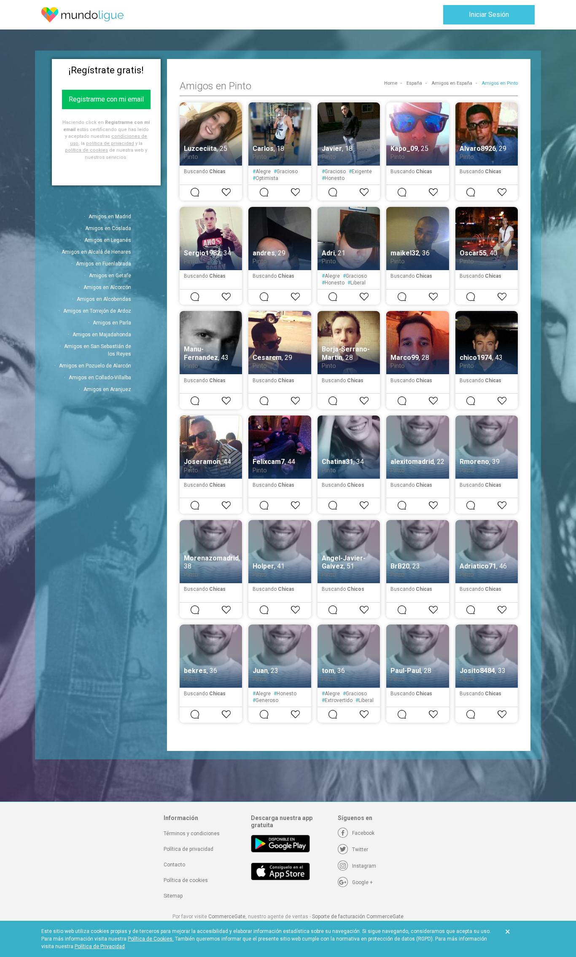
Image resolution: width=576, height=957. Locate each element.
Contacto (174, 865)
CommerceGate (226, 916)
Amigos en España (451, 83)
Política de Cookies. (151, 939)
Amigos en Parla (112, 323)
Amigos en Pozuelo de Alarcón (95, 366)
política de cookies (86, 150)
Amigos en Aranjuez (107, 389)
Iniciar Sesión (489, 15)
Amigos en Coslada (108, 228)
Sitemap (173, 896)
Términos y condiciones (192, 833)
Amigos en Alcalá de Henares (96, 252)
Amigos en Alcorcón (107, 287)
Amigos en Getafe (110, 276)
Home (390, 83)
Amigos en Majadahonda (102, 335)
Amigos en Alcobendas (104, 299)
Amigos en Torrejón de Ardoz (97, 311)
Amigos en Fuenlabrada (103, 264)
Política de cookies (186, 880)
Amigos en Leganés (107, 240)
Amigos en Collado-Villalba (100, 378)
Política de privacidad (188, 849)
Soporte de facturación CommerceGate (358, 916)
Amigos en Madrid (110, 217)
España (414, 83)
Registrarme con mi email (106, 99)
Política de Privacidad (100, 946)
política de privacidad (110, 143)
